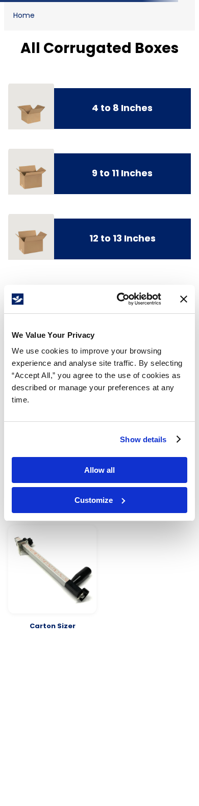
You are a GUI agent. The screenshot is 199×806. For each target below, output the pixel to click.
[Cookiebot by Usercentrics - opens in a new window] (120, 299)
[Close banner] (183, 299)
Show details (143, 439)
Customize (93, 500)
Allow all (99, 470)
